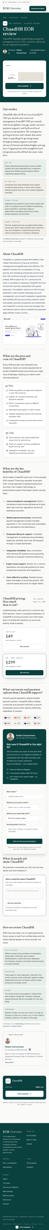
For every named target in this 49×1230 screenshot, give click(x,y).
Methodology (8, 1191)
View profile (9, 1062)
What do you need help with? (18, 813)
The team (6, 1183)
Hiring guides (32, 1163)
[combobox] (24, 818)
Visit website (23, 86)
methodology (19, 1024)
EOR (12, 8)
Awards (29, 1144)
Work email (12, 792)
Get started (24, 646)
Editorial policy (8, 1195)
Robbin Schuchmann (22, 51)
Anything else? (16, 824)
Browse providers (37, 8)
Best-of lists (31, 1140)
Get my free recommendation (24, 841)
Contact (6, 1204)
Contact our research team (12, 1026)
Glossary (30, 1167)
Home (5, 17)
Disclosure (7, 1200)
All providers (31, 1135)
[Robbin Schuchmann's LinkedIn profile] (30, 1049)
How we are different (10, 1187)
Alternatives (7, 1167)
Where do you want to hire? (18, 803)
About (5, 1179)
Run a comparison (10, 1163)
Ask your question (14, 903)
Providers (13, 17)
